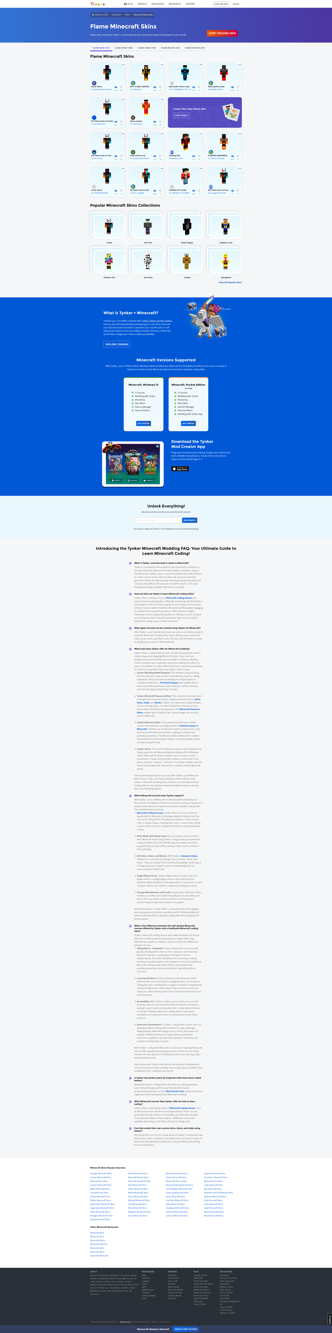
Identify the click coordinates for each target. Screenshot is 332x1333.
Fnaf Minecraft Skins (213, 1200)
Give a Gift (173, 1281)
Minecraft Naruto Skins (138, 1177)
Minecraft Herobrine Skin (139, 1181)
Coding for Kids (101, 14)
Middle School (226, 1287)
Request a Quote (227, 1313)
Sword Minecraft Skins (100, 1219)
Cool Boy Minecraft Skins (177, 1200)
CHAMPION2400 (101, 193)
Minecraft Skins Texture (176, 1181)
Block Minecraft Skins (213, 1215)
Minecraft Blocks (97, 1240)
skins (197, 699)
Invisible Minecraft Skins (101, 1173)
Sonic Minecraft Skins (175, 1196)
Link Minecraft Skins (137, 1204)
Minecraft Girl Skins (99, 1181)
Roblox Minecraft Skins (100, 1200)
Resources (175, 3)
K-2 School (225, 1295)
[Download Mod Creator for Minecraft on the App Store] (180, 468)
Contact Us (165, 1322)
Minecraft (116, 14)
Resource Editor (189, 856)
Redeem (171, 1284)
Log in (236, 4)
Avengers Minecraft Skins (101, 1215)
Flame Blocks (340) (170, 48)
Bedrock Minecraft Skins (177, 1211)
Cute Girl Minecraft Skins (177, 1215)
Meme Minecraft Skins (138, 1192)
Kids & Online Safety (141, 1322)
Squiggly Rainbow (218, 193)
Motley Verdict (216, 89)
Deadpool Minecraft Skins (177, 1208)
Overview (172, 1275)
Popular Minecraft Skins (214, 1173)
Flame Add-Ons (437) (195, 48)
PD (221, 1304)
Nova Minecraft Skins (137, 1208)
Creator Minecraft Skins (100, 1177)
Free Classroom (227, 1281)
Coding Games (200, 1275)
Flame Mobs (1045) (124, 48)
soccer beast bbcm (141, 158)
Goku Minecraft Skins (213, 1204)
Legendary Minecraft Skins (102, 1208)
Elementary (225, 1284)
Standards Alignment (230, 1301)
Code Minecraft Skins (213, 1185)
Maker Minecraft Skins (100, 1189)
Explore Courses (116, 344)
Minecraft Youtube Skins (177, 1173)
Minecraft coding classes (179, 597)
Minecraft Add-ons (202, 1292)
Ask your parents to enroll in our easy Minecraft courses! (166, 512)
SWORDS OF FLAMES (180, 193)
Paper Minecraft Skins (100, 1211)
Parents (142, 3)
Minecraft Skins (97, 1236)
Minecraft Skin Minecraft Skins (179, 1185)
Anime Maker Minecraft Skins (179, 1189)
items (140, 702)
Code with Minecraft (99, 1255)
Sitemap (146, 1292)
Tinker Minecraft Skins (138, 1189)
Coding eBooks (149, 1295)
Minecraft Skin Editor (213, 1181)
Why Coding (173, 1287)
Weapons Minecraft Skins (139, 1211)
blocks (158, 702)
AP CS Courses (226, 1292)
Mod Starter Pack (175, 1091)
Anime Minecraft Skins (100, 1196)
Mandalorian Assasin (103, 89)
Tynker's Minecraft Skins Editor (156, 320)
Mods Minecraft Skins (137, 1173)
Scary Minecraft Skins (137, 1215)
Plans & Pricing (175, 1292)
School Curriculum (228, 1278)
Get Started (143, 423)
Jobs (144, 1287)
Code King (137, 124)
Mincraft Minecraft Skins (139, 1200)
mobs (146, 702)
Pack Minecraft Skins (137, 1185)
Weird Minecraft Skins (214, 1211)
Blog (144, 1275)
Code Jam (198, 1301)
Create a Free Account (186, 1329)
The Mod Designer (169, 682)
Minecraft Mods (97, 1252)
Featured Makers (176, 1289)
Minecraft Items (97, 1248)
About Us (146, 1278)
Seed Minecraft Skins (213, 1208)
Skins (127, 14)
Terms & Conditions (110, 1322)
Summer (172, 1298)
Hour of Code (200, 1304)
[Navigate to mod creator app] (133, 463)
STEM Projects (226, 1310)
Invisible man (99, 124)
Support (190, 3)
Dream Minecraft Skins (176, 1177)
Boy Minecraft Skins (213, 1189)
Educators (158, 3)
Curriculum (173, 1278)
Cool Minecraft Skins (99, 1192)
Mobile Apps (148, 1289)
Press (144, 1284)
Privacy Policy (126, 1322)
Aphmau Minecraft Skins (215, 1196)
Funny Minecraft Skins (138, 1196)
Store (144, 1298)
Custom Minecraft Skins (100, 1185)
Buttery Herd (177, 158)
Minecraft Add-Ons (98, 1244)
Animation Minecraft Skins (216, 1177)
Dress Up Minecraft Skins (177, 1192)
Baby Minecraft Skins (175, 1204)
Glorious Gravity (217, 158)
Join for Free (221, 4)
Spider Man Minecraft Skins (102, 1204)
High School (225, 1289)
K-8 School (225, 1298)
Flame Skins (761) (101, 48)
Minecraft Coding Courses (150, 812)
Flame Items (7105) (147, 48)
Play (130, 3)
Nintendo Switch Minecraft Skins (218, 1192)
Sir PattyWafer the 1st (181, 89)
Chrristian (98, 158)
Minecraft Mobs (97, 1232)
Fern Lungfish (138, 193)
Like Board (137, 89)
